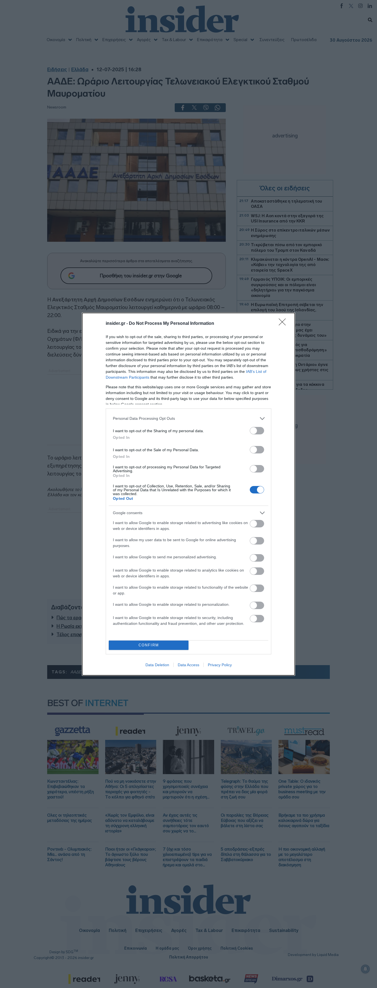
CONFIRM (149, 645)
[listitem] (188, 418)
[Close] (284, 323)
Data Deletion (157, 665)
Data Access (188, 665)
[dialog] (188, 494)
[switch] (257, 430)
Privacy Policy (220, 665)
